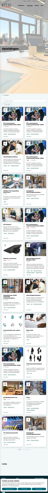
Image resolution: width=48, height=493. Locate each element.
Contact (34, 1)
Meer (42, 5)
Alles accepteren (9, 489)
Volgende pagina (30, 449)
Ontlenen (37, 5)
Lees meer (5, 136)
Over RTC (29, 1)
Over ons (4, 478)
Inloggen (44, 1)
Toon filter (7, 104)
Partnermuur (39, 1)
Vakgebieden (21, 5)
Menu (17, 478)
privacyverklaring (15, 485)
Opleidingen (30, 5)
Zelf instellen (24, 489)
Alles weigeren (39, 489)
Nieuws (24, 1)
